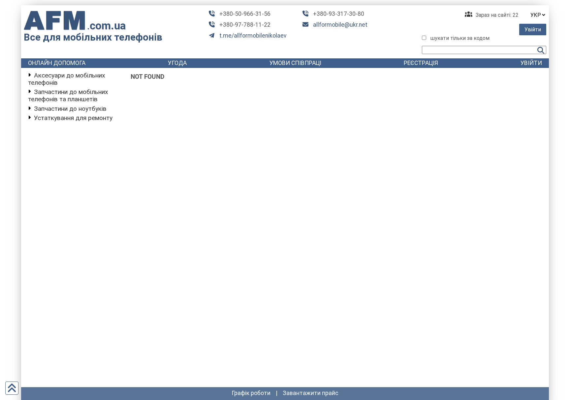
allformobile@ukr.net (340, 24)
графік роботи (251, 393)
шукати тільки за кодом (460, 38)
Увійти (532, 29)
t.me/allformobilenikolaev (253, 35)
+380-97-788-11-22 (244, 24)
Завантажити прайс (310, 393)
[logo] (75, 21)
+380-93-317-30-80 (338, 14)
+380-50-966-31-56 (244, 14)
